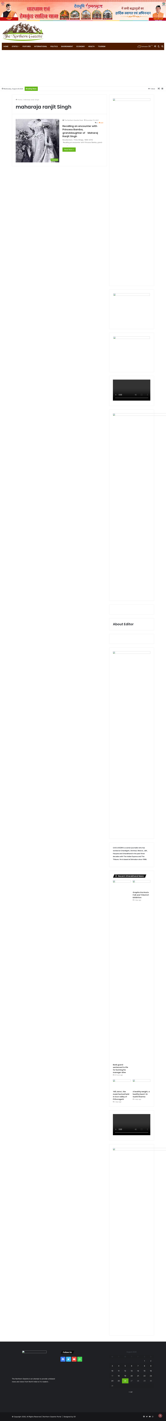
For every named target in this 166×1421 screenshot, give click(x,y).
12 (125, 1371)
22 (144, 1376)
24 (112, 1381)
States (15, 46)
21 (138, 1376)
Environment (67, 46)
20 (132, 1376)
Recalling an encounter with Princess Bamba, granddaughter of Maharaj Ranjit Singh (80, 131)
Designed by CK (70, 1417)
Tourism (101, 46)
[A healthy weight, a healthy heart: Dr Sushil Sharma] (141, 1084)
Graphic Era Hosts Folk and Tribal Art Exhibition (141, 895)
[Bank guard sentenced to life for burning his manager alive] (122, 971)
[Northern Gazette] (23, 31)
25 (119, 1381)
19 (125, 1376)
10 (112, 1371)
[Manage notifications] (160, 1416)
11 (118, 1371)
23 (151, 1376)
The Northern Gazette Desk (73, 120)
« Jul (130, 1392)
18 (119, 1376)
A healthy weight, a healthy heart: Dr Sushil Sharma (141, 1094)
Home (6, 46)
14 (138, 1371)
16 (151, 1371)
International (40, 46)
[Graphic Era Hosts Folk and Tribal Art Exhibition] (141, 885)
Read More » (69, 149)
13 (131, 1371)
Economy (80, 46)
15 (144, 1371)
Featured (26, 46)
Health (91, 46)
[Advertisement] (83, 68)
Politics (54, 46)
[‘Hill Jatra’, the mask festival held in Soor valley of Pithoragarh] (122, 1084)
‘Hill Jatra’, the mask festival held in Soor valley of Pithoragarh (121, 1095)
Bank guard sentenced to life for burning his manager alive (120, 1069)
